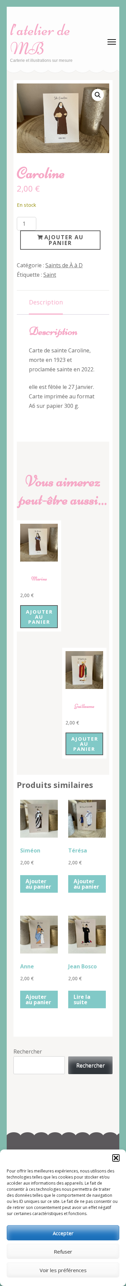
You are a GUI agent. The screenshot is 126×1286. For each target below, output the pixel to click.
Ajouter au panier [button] (39, 616)
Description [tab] (46, 302)
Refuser (63, 1251)
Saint (49, 274)
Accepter (63, 1233)
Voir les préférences (63, 1270)
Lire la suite (82, 999)
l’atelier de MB (40, 39)
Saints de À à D (64, 265)
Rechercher (27, 1051)
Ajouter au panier (64, 239)
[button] (116, 1158)
